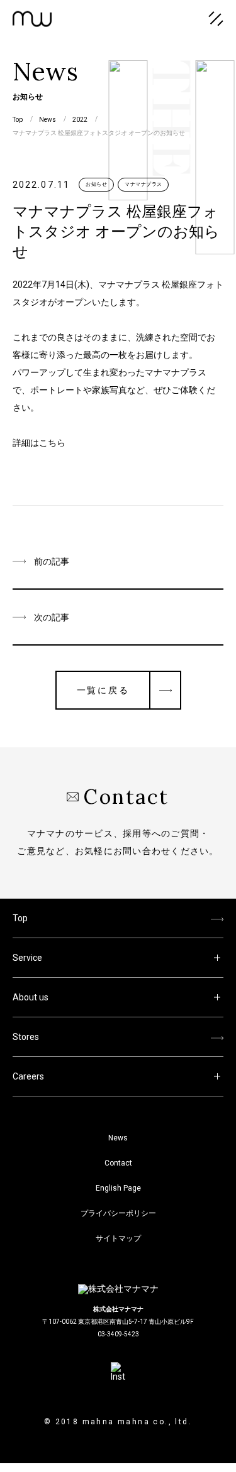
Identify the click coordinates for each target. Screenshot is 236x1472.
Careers (28, 1076)
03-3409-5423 (118, 1334)
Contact (118, 1163)
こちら (52, 443)
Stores (26, 1037)
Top (20, 918)
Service (27, 958)
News (118, 1138)
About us (30, 997)
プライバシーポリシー (118, 1213)
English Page (118, 1188)
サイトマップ (118, 1238)
